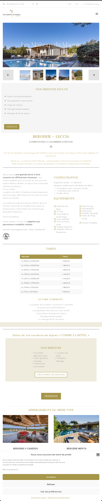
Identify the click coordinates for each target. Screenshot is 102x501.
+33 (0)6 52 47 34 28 (15, 4)
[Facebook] (33, 4)
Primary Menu (96, 14)
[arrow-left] (8, 75)
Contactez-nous (91, 4)
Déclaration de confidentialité (58, 497)
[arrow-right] (94, 75)
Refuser (51, 484)
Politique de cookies (38, 497)
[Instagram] (37, 4)
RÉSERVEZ (11, 127)
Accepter (51, 477)
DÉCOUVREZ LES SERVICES (51, 374)
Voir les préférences (51, 491)
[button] (98, 454)
